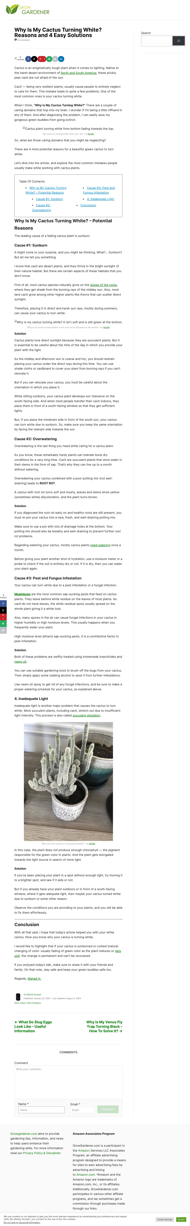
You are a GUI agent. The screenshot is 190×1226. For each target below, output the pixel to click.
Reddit (91, 134)
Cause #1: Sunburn (49, 199)
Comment (21, 1063)
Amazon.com (85, 1174)
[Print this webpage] (55, 59)
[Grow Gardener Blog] (59, 10)
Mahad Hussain (34, 994)
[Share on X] (34, 59)
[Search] (178, 40)
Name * (23, 1104)
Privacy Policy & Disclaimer (42, 1153)
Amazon (84, 1150)
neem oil (20, 661)
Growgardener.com (23, 1133)
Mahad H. (34, 978)
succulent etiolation (86, 715)
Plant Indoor (20, 1003)
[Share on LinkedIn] (61, 59)
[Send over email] (49, 59)
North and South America (78, 73)
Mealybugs (22, 594)
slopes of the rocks (103, 285)
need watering (100, 545)
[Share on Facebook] (28, 59)
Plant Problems (34, 1003)
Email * (75, 1104)
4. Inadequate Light (100, 199)
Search (146, 33)
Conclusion (88, 205)
